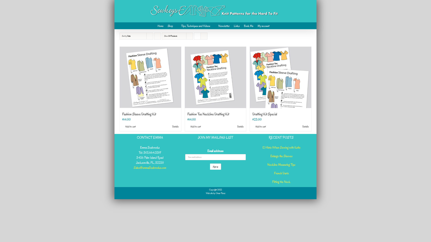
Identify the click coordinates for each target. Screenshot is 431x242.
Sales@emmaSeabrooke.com (150, 168)
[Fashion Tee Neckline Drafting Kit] (215, 77)
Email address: (215, 151)
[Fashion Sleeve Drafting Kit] (150, 77)
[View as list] (204, 36)
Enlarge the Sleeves (281, 156)
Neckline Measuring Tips (281, 165)
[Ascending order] (157, 36)
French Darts (281, 173)
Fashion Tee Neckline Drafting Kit (208, 114)
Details (175, 126)
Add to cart (130, 126)
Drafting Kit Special (264, 114)
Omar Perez (220, 193)
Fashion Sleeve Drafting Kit (139, 114)
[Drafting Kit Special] (280, 77)
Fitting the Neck (281, 182)
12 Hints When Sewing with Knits (281, 147)
